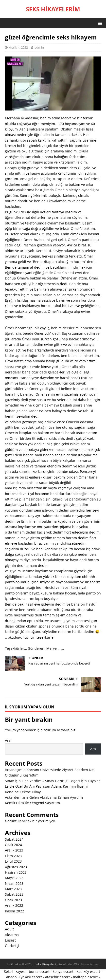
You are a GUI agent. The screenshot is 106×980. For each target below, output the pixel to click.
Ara (8, 740)
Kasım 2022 (14, 911)
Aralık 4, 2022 (18, 47)
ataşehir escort (57, 977)
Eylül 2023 (13, 861)
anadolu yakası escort (24, 977)
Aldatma (12, 934)
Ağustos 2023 (16, 867)
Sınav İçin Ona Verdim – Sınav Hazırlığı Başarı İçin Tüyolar (52, 780)
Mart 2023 (13, 889)
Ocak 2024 (13, 844)
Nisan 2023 (14, 883)
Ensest (10, 940)
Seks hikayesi (15, 971)
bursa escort (39, 971)
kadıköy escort (88, 971)
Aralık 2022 (14, 905)
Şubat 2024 (14, 839)
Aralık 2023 (14, 850)
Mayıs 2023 (14, 877)
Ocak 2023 (13, 900)
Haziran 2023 (16, 872)
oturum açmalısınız (59, 730)
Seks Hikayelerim (46, 964)
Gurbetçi (12, 945)
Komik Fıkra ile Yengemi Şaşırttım (32, 802)
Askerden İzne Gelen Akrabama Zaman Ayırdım (44, 797)
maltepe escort (85, 977)
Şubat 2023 (14, 894)
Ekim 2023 (13, 855)
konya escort (63, 971)
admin (39, 47)
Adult (9, 929)
